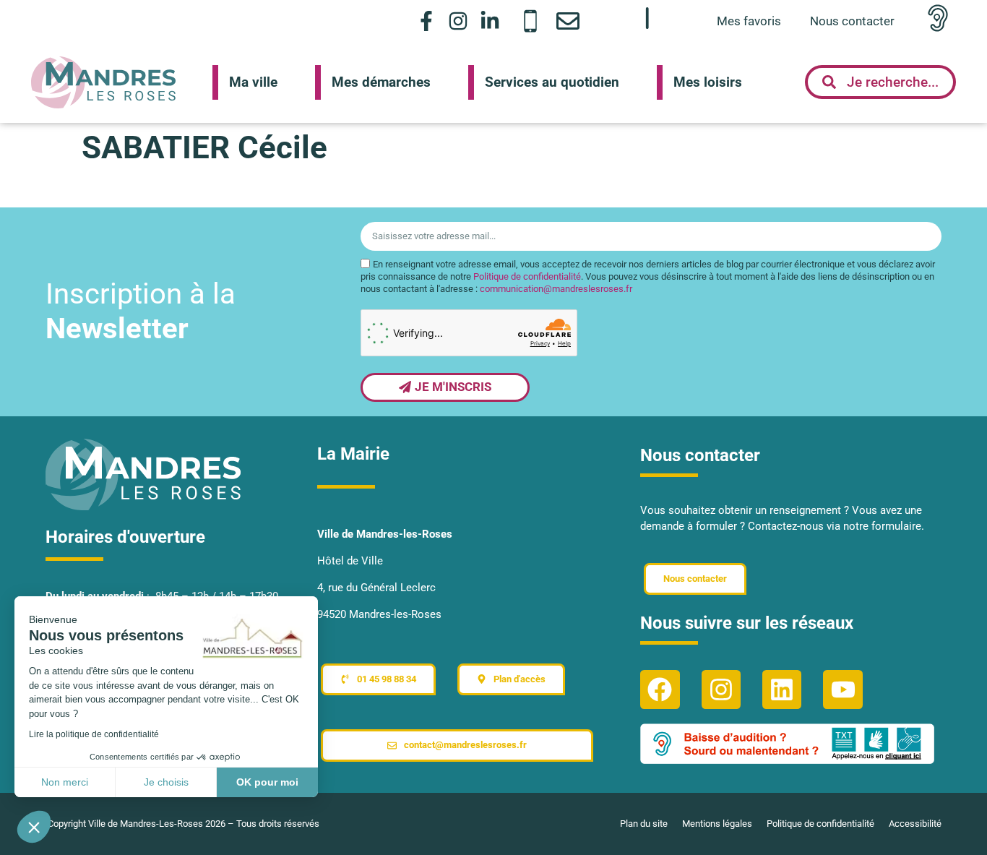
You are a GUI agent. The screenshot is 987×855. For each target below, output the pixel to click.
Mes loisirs (707, 82)
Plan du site (644, 823)
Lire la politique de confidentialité (94, 734)
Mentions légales (717, 823)
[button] (34, 826)
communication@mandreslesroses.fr (556, 289)
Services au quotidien (552, 82)
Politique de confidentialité (527, 277)
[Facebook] (659, 689)
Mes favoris (749, 21)
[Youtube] (842, 689)
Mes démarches (381, 82)
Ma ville (253, 82)
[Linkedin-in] (490, 21)
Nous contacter (852, 21)
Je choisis (166, 782)
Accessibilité (915, 823)
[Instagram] (458, 21)
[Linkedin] (781, 689)
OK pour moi (267, 782)
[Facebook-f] (426, 21)
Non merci (64, 782)
